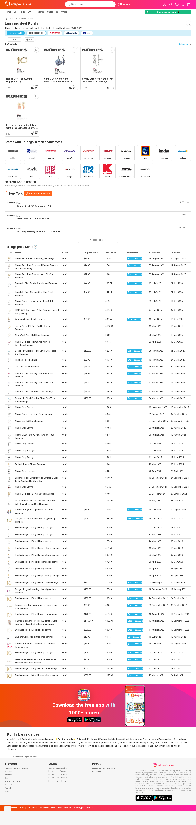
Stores (40, 12)
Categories (52, 12)
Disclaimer (44, 808)
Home (8, 12)
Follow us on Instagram (58, 774)
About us (8, 784)
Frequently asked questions (16, 768)
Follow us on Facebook (58, 771)
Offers (31, 12)
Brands (8, 778)
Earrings (22, 19)
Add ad (8, 788)
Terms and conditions (59, 808)
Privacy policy (75, 808)
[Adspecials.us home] (18, 4)
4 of (11, 44)
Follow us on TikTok (57, 781)
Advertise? (9, 771)
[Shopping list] (189, 4)
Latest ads (19, 12)
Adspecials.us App (12, 781)
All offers (13, 19)
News (7, 791)
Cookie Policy (87, 808)
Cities (64, 12)
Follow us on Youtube (57, 778)
